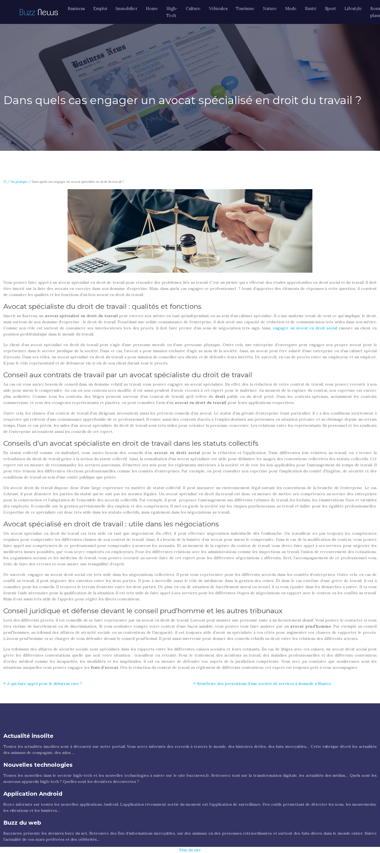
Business (76, 8)
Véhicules (218, 8)
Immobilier (126, 8)
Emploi (100, 8)
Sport (330, 8)
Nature (270, 8)
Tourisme (245, 8)
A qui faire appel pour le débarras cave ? (44, 683)
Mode (291, 8)
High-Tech (172, 12)
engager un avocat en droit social (305, 328)
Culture (193, 8)
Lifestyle (353, 8)
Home (152, 8)
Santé (311, 8)
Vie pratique (19, 182)
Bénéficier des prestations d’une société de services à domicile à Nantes (264, 683)
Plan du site (190, 849)
